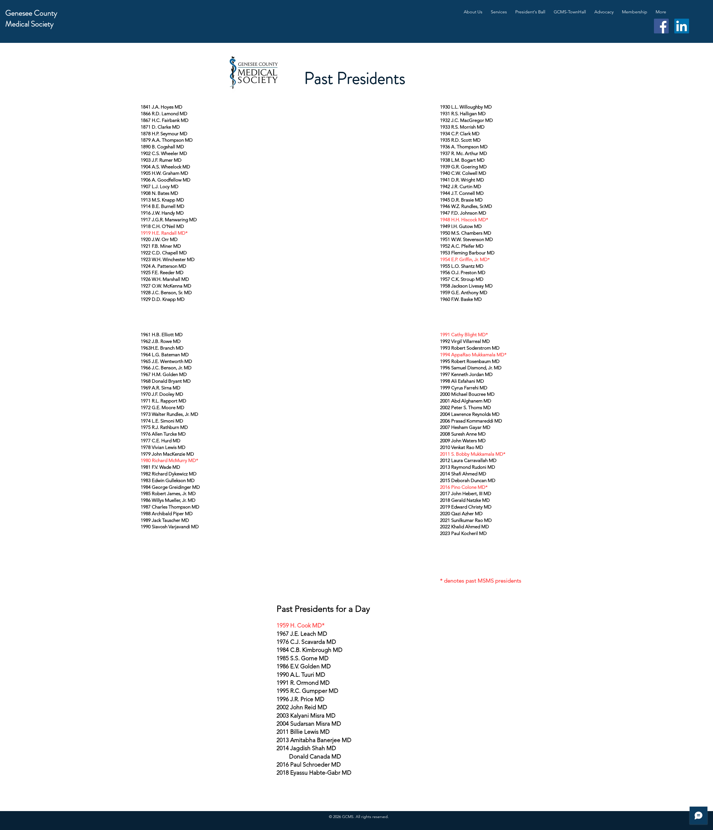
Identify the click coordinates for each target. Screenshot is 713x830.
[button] (473, 12)
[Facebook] (661, 26)
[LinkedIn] (681, 26)
